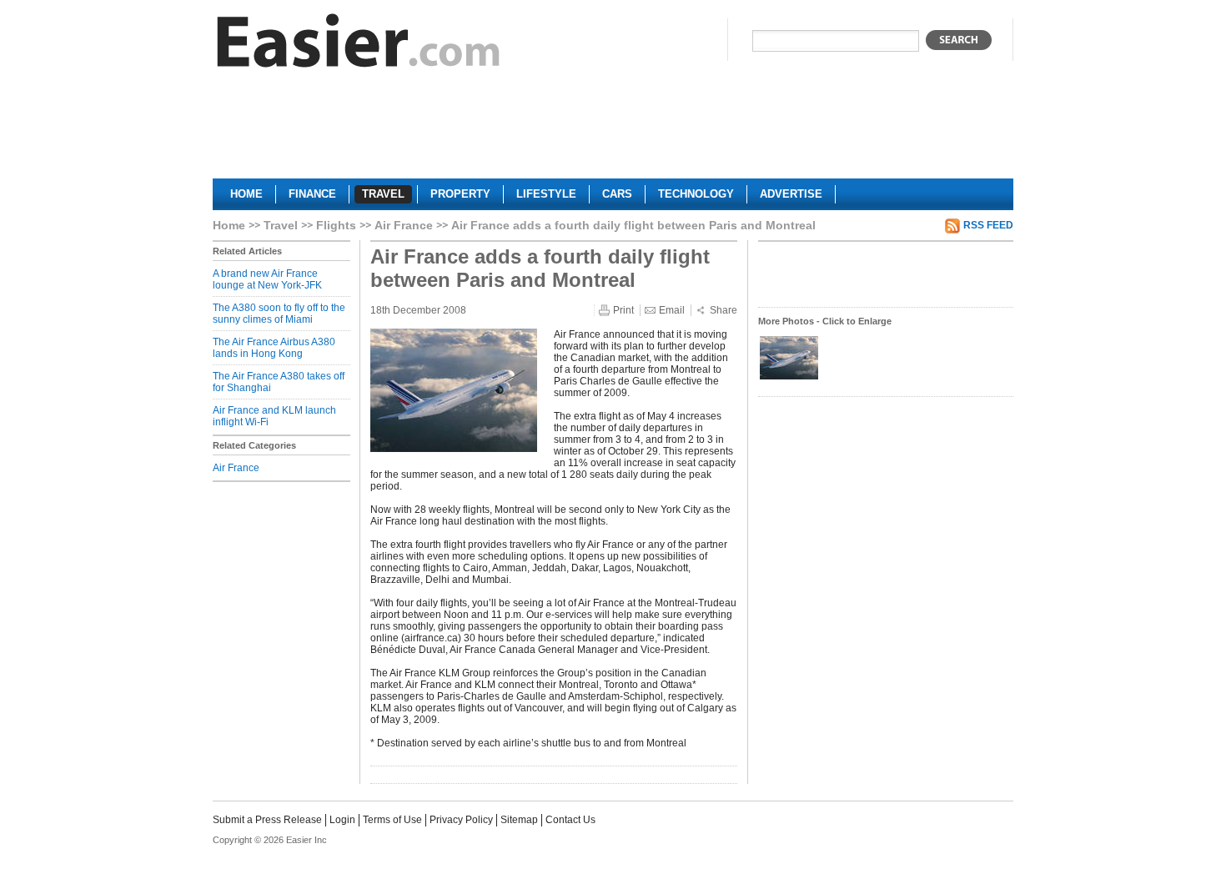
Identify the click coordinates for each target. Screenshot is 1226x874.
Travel (281, 225)
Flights (336, 225)
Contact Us (570, 820)
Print (623, 310)
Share (723, 310)
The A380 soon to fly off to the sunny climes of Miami (279, 313)
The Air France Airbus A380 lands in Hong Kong (274, 347)
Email (672, 310)
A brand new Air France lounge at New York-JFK (267, 279)
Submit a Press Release (267, 820)
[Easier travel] (358, 44)
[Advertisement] (613, 130)
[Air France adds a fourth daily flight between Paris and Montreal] (789, 378)
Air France (403, 225)
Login (342, 820)
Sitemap (519, 820)
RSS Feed (988, 225)
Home (229, 225)
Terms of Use (392, 820)
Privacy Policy (461, 820)
